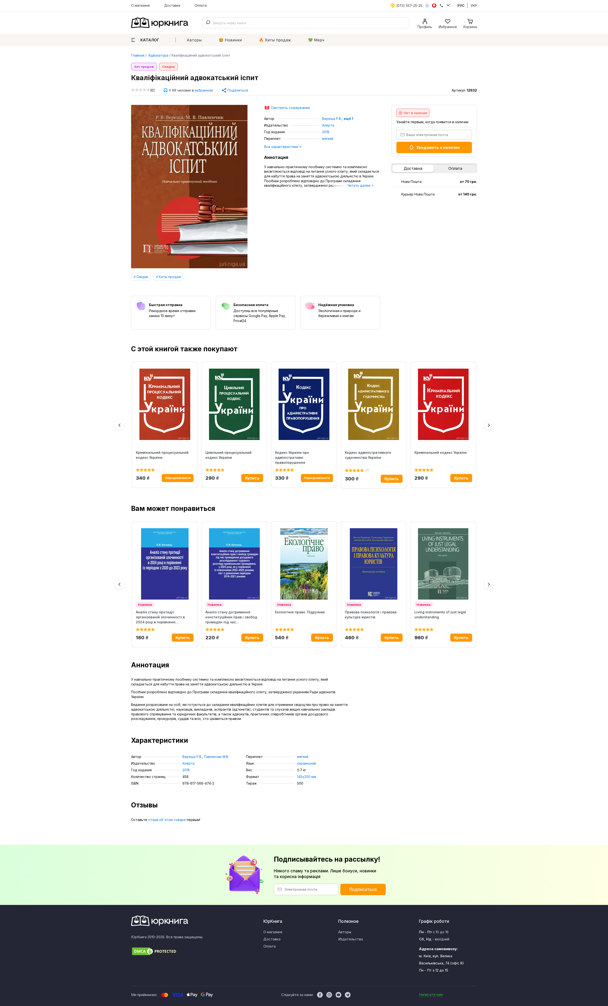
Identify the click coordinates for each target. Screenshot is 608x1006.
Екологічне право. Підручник (300, 612)
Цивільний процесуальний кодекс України (228, 454)
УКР (473, 6)
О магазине (140, 5)
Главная (137, 55)
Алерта (328, 125)
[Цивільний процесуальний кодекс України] (234, 404)
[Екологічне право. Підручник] (304, 564)
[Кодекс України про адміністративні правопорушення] (304, 404)
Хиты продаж (170, 277)
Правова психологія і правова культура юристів (371, 614)
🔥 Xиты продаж (275, 40)
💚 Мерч (316, 40)
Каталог (149, 40)
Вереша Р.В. (332, 119)
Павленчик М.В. (216, 757)
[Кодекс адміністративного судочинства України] (374, 404)
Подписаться (363, 889)
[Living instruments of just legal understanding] (443, 564)
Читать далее (359, 185)
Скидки (142, 277)
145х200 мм (306, 777)
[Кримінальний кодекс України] (443, 404)
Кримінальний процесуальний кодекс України (162, 454)
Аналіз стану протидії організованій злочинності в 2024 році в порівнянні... (160, 617)
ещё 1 (348, 119)
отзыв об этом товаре (167, 820)
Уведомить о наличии (438, 147)
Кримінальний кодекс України (440, 452)
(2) (367, 470)
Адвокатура (157, 55)
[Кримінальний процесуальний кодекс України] (165, 404)
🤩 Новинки (230, 40)
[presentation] (119, 425)
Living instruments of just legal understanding (440, 614)
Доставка (172, 5)
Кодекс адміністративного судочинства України (368, 454)
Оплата (201, 5)
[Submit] (208, 23)
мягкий (327, 139)
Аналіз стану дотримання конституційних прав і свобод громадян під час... (231, 617)
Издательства (350, 939)
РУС (461, 6)
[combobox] (305, 22)
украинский (306, 763)
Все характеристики (281, 147)
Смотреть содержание (290, 108)
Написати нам (431, 994)
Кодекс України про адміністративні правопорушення (292, 457)
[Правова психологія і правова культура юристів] (374, 564)
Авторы (194, 40)
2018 (325, 132)
